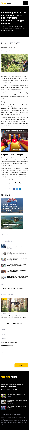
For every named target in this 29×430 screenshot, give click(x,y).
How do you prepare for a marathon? (16, 394)
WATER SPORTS (12, 386)
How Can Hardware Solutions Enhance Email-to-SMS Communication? (16, 265)
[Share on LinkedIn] (20, 189)
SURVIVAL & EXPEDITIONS (7, 389)
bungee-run (11, 288)
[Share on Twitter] (17, 189)
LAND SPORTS (20, 384)
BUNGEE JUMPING (12, 47)
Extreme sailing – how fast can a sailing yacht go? (16, 407)
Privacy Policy (22, 422)
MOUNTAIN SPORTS (11, 384)
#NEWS (3, 384)
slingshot (20, 288)
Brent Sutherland (5, 43)
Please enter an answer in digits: (9, 342)
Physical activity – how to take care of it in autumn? (17, 401)
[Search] (3, 234)
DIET (16, 389)
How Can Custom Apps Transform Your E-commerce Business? (17, 259)
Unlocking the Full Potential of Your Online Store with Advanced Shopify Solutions (17, 277)
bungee (4, 288)
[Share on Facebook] (14, 189)
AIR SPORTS (4, 47)
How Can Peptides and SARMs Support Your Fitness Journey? (16, 271)
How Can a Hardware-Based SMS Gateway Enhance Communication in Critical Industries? (16, 246)
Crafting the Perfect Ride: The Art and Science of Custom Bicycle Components (16, 253)
